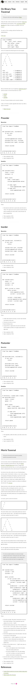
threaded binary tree (10, 465)
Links (14, 1)
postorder (5, 97)
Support (22, 1)
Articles (5, 1)
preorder (5, 94)
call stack (10, 482)
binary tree (24, 21)
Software (17, 1)
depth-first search (22, 88)
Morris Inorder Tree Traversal (10, 674)
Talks (26, 1)
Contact (9, 1)
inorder (5, 95)
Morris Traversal (7, 108)
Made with (13, 683)
